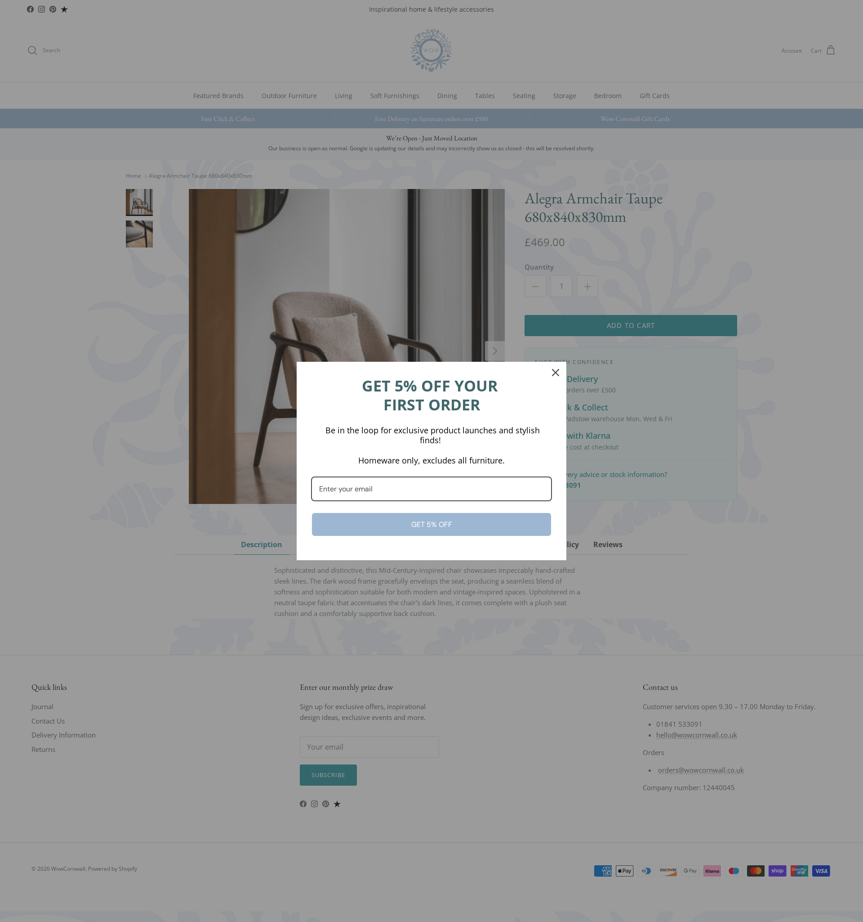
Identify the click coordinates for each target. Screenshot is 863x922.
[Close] (555, 372)
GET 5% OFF (431, 524)
